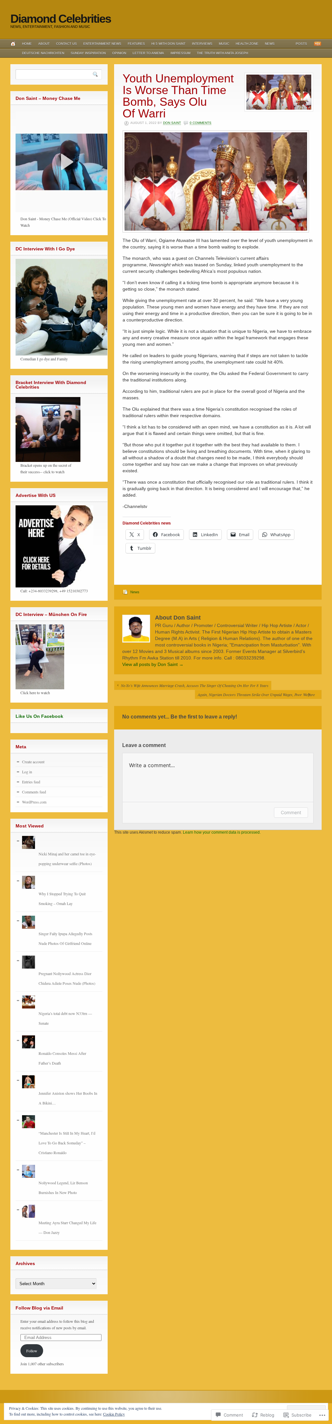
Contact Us (66, 43)
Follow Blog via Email (39, 1307)
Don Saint (172, 123)
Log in (27, 771)
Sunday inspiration (88, 53)
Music (224, 43)
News (270, 43)
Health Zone (247, 43)
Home (27, 43)
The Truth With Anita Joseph (222, 53)
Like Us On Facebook (39, 716)
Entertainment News (102, 43)
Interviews (202, 43)
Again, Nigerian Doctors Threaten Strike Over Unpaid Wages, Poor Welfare (256, 694)
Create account (33, 761)
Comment (291, 812)
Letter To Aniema (148, 53)
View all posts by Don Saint (153, 664)
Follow (31, 1350)
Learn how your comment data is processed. (222, 832)
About (44, 43)
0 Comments (200, 123)
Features (136, 43)
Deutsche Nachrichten (43, 53)
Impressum (180, 53)
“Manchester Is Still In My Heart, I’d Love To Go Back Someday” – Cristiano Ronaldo (67, 1142)
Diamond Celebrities (60, 18)
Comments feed (34, 791)
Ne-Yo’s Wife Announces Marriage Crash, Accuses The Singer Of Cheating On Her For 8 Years (194, 685)
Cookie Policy (114, 1414)
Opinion (119, 53)
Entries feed (31, 781)
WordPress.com (34, 801)
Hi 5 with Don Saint (168, 43)
